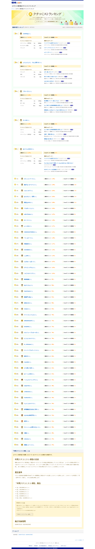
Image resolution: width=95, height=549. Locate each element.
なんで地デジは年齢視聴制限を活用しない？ (54, 105)
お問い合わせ (63, 545)
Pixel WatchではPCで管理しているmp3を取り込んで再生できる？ (58, 163)
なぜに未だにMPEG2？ (49, 81)
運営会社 (30, 545)
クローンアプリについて (49, 47)
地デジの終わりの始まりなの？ (51, 76)
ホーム (13, 8)
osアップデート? (48, 52)
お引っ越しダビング (48, 71)
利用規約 (36, 545)
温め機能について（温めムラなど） (52, 100)
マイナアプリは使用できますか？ (51, 43)
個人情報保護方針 (43, 545)
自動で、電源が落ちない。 (50, 134)
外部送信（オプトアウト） (53, 545)
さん (27, 33)
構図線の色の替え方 (48, 138)
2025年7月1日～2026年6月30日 (25, 534)
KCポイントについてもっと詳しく (24, 514)
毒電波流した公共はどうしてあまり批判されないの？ (56, 110)
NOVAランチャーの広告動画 (50, 169)
